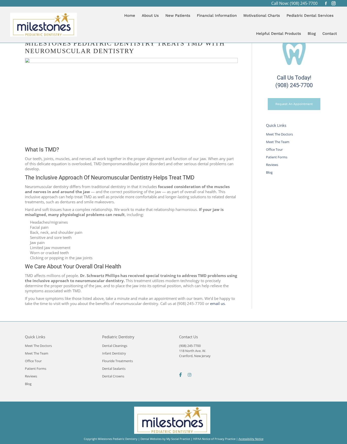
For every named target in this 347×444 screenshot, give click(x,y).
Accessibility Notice (251, 439)
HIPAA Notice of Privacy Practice (214, 439)
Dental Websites (151, 439)
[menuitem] (129, 15)
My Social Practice (178, 439)
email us (217, 303)
